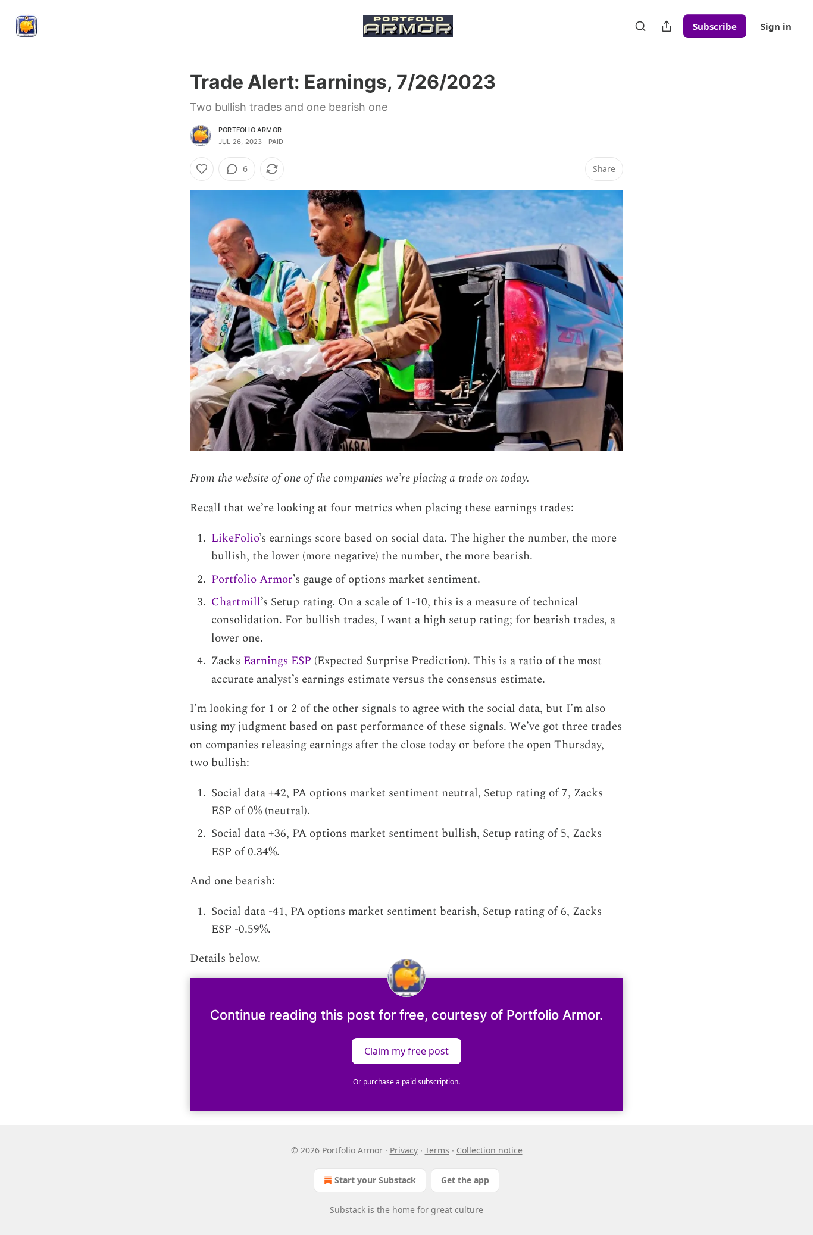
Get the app (465, 1180)
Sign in (776, 26)
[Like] (202, 169)
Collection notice (489, 1150)
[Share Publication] (666, 26)
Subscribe (715, 26)
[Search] (640, 26)
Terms (437, 1150)
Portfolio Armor (250, 130)
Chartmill (236, 602)
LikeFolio (235, 538)
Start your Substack (375, 1180)
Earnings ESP (277, 661)
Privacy (404, 1150)
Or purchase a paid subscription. (406, 1082)
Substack (347, 1209)
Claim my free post (406, 1050)
